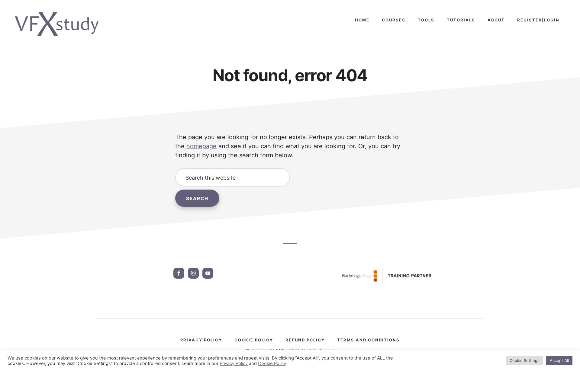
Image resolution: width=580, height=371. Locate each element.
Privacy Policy (234, 363)
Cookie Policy (272, 363)
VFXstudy (60, 24)
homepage (201, 146)
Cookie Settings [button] (525, 360)
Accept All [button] (559, 360)
